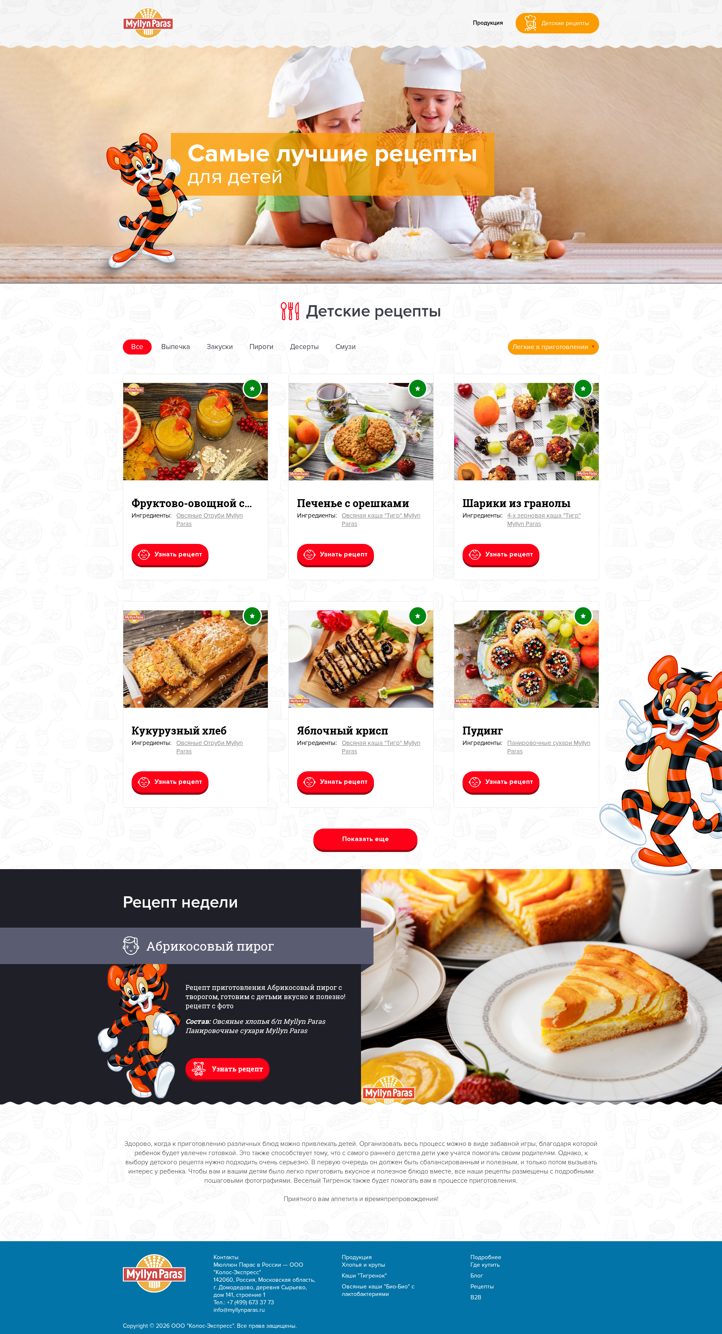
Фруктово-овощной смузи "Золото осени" (195, 503)
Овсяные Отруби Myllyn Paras (209, 519)
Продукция (488, 22)
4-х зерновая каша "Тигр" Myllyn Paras (544, 519)
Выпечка (175, 346)
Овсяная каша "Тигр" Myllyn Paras (381, 519)
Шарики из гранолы (516, 503)
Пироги (261, 346)
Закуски (220, 346)
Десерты (304, 346)
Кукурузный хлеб (179, 731)
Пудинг (483, 731)
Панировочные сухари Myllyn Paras (548, 747)
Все (137, 346)
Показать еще (365, 839)
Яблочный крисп (342, 731)
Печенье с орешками (353, 503)
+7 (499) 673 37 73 (250, 1302)
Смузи (346, 346)
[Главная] (148, 23)
